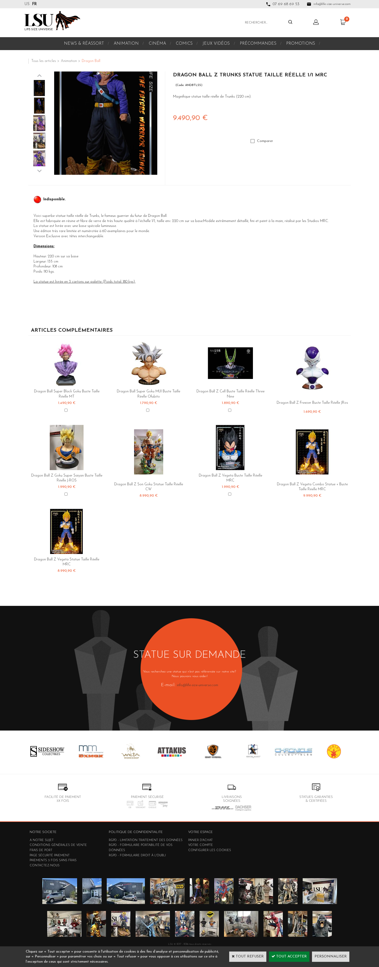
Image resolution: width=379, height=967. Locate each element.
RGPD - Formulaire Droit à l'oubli (137, 855)
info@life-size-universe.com (197, 685)
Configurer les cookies (209, 850)
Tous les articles (43, 61)
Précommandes (258, 44)
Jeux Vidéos (216, 44)
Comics (184, 44)
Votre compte (200, 845)
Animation (126, 44)
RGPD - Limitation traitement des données (146, 840)
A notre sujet (42, 840)
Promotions (300, 44)
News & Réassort (84, 44)
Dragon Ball (91, 61)
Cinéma (157, 44)
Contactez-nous (45, 865)
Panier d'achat (200, 840)
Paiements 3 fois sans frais (53, 860)
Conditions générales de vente (58, 845)
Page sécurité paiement (50, 855)
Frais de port (41, 850)
